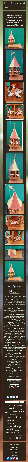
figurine (6, 412)
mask (8, 405)
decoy (9, 438)
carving (10, 423)
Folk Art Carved (14, 444)
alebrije (13, 432)
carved (10, 408)
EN (13, 455)
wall (7, 432)
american (19, 405)
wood (10, 429)
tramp (21, 420)
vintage (17, 426)
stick (18, 415)
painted (13, 414)
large (21, 409)
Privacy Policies (14, 450)
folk (18, 437)
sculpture (17, 417)
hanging (20, 423)
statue (14, 405)
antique (10, 420)
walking (16, 430)
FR (16, 455)
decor (17, 421)
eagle (22, 415)
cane (16, 409)
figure (10, 417)
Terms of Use (14, 452)
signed (10, 427)
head (7, 415)
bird (21, 430)
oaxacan (20, 435)
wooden (13, 412)
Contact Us (14, 447)
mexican (9, 435)
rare (16, 423)
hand (21, 411)
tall (15, 435)
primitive (20, 432)
